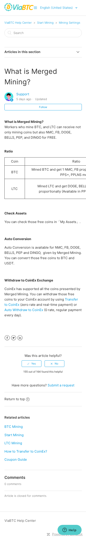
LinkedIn (20, 338)
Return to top (14, 399)
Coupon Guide (15, 459)
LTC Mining (13, 443)
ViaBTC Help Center (18, 22)
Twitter (13, 338)
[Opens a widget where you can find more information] (69, 530)
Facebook (7, 338)
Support (22, 94)
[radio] (31, 363)
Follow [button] (43, 107)
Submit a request (61, 385)
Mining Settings (69, 22)
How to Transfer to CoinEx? (25, 451)
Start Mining (45, 22)
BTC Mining (13, 427)
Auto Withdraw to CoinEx (23, 310)
